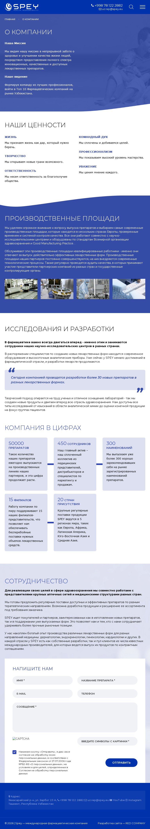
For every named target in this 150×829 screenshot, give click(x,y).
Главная (10, 19)
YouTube (118, 800)
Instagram (134, 800)
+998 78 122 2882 (108, 5)
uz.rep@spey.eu (112, 9)
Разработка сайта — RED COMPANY (121, 823)
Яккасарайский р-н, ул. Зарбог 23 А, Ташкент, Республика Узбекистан (33, 801)
